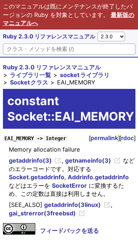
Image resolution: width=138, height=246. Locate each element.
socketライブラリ (85, 75)
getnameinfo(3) (88, 160)
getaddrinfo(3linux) (72, 204)
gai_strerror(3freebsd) (42, 213)
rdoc (127, 138)
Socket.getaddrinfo (36, 177)
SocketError (69, 185)
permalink (104, 138)
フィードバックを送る (69, 230)
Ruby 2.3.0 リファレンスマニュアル (49, 36)
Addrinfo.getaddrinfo (98, 177)
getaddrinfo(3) (30, 160)
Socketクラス (29, 82)
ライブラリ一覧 (30, 75)
